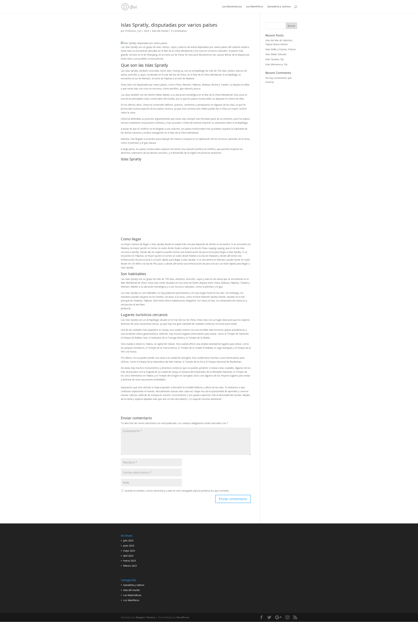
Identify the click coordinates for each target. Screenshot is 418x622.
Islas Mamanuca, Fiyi (276, 64)
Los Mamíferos (254, 6)
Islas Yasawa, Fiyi (274, 59)
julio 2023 (128, 540)
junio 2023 (128, 545)
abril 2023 (128, 555)
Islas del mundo (160, 30)
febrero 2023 (130, 565)
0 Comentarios (179, 30)
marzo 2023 (129, 560)
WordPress (183, 617)
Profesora (130, 30)
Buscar (291, 25)
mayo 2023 (129, 550)
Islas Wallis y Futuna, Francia (280, 49)
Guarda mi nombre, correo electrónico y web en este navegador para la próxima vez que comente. (177, 490)
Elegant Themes (145, 617)
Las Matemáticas (232, 6)
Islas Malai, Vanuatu (275, 54)
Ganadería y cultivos (279, 6)
